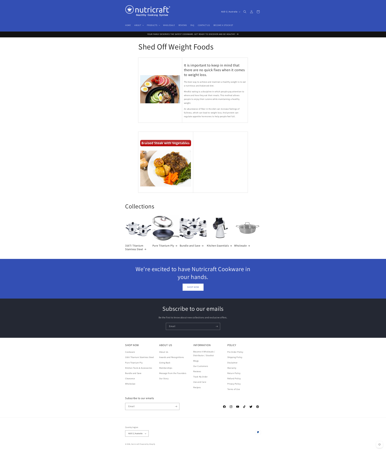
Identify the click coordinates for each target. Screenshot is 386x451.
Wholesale (240, 245)
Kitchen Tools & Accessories (138, 368)
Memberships (165, 368)
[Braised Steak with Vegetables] (165, 146)
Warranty (231, 368)
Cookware (130, 352)
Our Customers (200, 366)
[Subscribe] (216, 326)
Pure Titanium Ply (163, 245)
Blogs (196, 360)
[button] (139, 25)
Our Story (163, 378)
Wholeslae (130, 383)
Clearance (130, 378)
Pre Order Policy (235, 352)
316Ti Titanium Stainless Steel (134, 247)
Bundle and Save (190, 245)
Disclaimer (232, 362)
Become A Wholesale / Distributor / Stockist (204, 353)
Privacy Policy (233, 383)
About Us (163, 352)
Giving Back (164, 362)
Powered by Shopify (147, 444)
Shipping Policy (234, 357)
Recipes (197, 387)
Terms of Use (233, 389)
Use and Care (199, 382)
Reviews (197, 371)
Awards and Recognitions (171, 357)
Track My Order (200, 376)
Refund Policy (234, 378)
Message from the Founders (172, 373)
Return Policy (233, 373)
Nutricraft (135, 444)
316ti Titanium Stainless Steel (139, 357)
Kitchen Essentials (218, 245)
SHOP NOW (193, 287)
